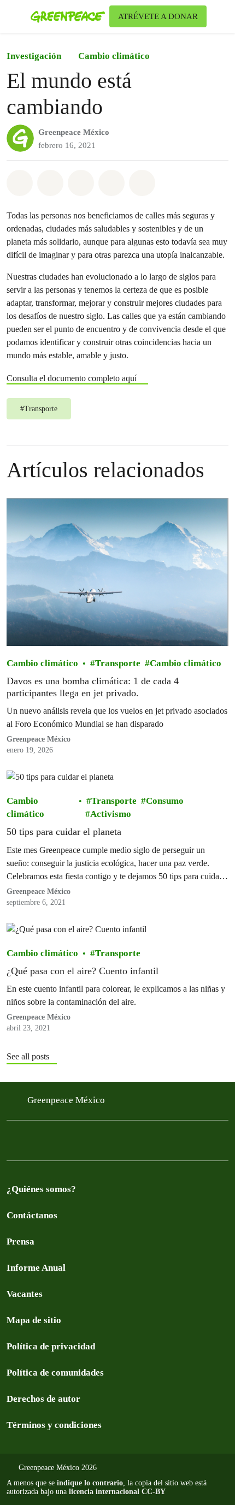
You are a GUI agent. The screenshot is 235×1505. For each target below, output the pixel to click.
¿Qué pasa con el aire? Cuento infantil (82, 970)
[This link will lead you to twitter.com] (35, 1144)
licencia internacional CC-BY (117, 1492)
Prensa (20, 1241)
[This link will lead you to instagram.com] (78, 1144)
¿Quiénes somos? (41, 1189)
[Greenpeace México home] (68, 16)
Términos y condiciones (54, 1425)
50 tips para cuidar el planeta (64, 831)
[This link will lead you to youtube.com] (56, 1144)
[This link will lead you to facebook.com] (13, 1144)
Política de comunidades (55, 1372)
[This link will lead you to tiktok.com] (100, 1144)
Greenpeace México (73, 132)
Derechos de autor (43, 1399)
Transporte (117, 663)
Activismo (110, 814)
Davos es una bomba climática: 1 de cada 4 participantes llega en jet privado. (93, 687)
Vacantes (25, 1294)
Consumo (165, 801)
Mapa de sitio (34, 1320)
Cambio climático (114, 56)
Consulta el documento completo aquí (72, 378)
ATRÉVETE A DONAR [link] (158, 16)
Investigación (34, 56)
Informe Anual (36, 1268)
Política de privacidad (51, 1346)
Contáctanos (32, 1215)
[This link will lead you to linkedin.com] (122, 1144)
